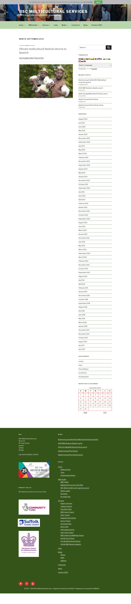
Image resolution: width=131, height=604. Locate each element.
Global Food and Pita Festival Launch (90, 105)
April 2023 (81, 199)
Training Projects (66, 506)
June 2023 (81, 196)
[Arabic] (102, 59)
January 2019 (82, 292)
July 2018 (81, 311)
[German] (99, 59)
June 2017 (81, 349)
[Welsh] (104, 59)
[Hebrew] (107, 59)
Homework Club (65, 524)
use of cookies (88, 2)
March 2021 (82, 249)
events (80, 361)
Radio (62, 558)
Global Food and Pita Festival (88, 99)
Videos (62, 555)
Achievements (65, 469)
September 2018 (84, 303)
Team (62, 472)
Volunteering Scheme (67, 475)
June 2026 (81, 127)
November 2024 (84, 161)
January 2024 (82, 176)
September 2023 (84, 188)
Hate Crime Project (67, 532)
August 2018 (82, 307)
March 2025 (82, 153)
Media (64, 25)
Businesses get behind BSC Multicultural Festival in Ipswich (78, 439)
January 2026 (82, 134)
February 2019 (83, 288)
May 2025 (81, 150)
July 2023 (81, 192)
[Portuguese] (87, 59)
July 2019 (81, 280)
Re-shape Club (65, 497)
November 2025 (84, 138)
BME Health (33, 25)
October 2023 (83, 184)
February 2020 (83, 261)
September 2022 (84, 219)
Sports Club (64, 527)
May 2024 (81, 173)
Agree (98, 2)
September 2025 (84, 142)
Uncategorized (83, 377)
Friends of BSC (96, 25)
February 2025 (83, 157)
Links (56, 25)
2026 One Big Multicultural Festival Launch (93, 94)
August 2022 (82, 222)
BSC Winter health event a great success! (74, 488)
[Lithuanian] (109, 59)
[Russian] (82, 61)
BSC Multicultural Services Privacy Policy (32, 492)
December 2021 (83, 238)
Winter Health (65, 491)
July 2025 (81, 146)
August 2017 (82, 341)
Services (45, 25)
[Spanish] (89, 59)
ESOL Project (65, 515)
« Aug (85, 412)
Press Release (83, 369)
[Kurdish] (84, 59)
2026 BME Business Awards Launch (90, 88)
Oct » (105, 412)
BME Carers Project (67, 512)
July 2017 (81, 345)
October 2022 (83, 215)
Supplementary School (68, 518)
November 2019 (84, 265)
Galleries (63, 561)
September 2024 (84, 165)
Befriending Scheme (67, 530)
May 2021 (81, 246)
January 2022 (82, 234)
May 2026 (81, 130)
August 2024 (82, 169)
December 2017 (83, 330)
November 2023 (84, 180)
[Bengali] (82, 59)
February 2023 (83, 203)
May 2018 (81, 318)
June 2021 (81, 242)
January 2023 (82, 207)
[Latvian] (79, 61)
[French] (97, 59)
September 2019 (84, 272)
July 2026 (81, 123)
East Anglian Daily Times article (31, 58)
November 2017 (83, 334)
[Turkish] (84, 61)
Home (21, 25)
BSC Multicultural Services (53, 11)
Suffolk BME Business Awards (70, 544)
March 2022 (82, 230)
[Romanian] (94, 59)
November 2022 (84, 211)
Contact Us (76, 25)
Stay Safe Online (66, 509)
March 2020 (82, 257)
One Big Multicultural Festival (70, 541)
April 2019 (81, 284)
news (80, 365)
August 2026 (82, 119)
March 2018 (82, 322)
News (86, 25)
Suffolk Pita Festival (67, 538)
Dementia (63, 494)
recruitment (82, 373)
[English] (79, 59)
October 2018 (83, 299)
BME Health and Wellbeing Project (72, 535)
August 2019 (82, 276)
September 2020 (84, 253)
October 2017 (83, 338)
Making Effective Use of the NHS (71, 485)
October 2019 (83, 269)
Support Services (66, 503)
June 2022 (81, 226)
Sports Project (65, 521)
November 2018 (84, 295)
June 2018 (81, 315)
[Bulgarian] (92, 59)
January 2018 (82, 326)
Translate (94, 69)
